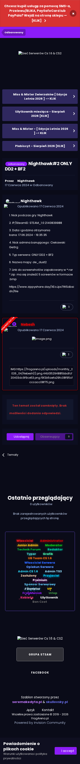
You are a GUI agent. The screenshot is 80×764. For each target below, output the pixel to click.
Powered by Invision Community (40, 722)
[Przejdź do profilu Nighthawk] (10, 203)
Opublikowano (40, 206)
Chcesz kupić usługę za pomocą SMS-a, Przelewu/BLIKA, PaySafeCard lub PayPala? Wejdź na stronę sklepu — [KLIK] (37, 13)
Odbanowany (43, 185)
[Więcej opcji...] (69, 203)
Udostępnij (21, 436)
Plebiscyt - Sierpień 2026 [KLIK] (40, 146)
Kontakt (48, 710)
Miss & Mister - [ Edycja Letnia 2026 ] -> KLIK (40, 131)
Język (31, 710)
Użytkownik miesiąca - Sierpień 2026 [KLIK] (40, 113)
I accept (67, 751)
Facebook (40, 672)
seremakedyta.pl (27, 702)
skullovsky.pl (57, 702)
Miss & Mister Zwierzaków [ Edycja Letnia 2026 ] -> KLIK (40, 96)
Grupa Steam (40, 654)
